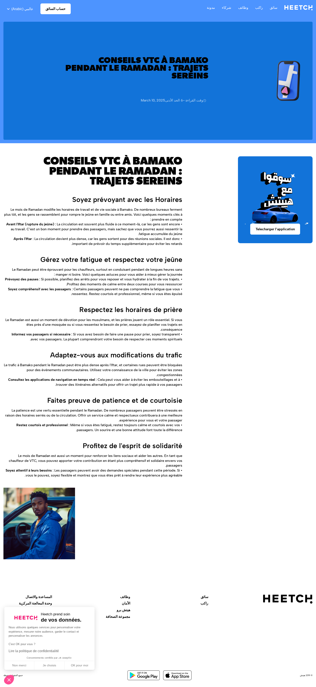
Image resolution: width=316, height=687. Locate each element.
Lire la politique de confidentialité (34, 651)
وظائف (125, 597)
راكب (204, 603)
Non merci (19, 665)
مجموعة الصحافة (118, 617)
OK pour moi (79, 665)
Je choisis (49, 665)
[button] (9, 680)
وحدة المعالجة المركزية (35, 603)
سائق (204, 597)
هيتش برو (123, 610)
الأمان (126, 603)
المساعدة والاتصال (39, 597)
